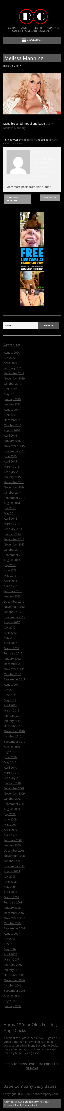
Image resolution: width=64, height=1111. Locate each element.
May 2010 (10, 762)
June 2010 (10, 757)
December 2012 (14, 601)
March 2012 (11, 648)
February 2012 (13, 653)
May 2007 (10, 949)
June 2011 (10, 695)
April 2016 (10, 435)
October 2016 (12, 425)
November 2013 (14, 544)
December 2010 (14, 726)
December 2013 (14, 539)
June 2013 (10, 570)
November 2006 (14, 980)
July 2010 (10, 752)
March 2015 (11, 466)
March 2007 (11, 959)
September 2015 (14, 451)
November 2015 (14, 446)
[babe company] (32, 21)
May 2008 (10, 887)
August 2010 (12, 747)
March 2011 (11, 710)
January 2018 (12, 404)
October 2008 (12, 861)
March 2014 (11, 524)
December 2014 (14, 482)
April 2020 (10, 363)
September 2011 (14, 679)
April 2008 (10, 892)
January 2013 (12, 596)
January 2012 (12, 658)
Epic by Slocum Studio (26, 1105)
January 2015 (12, 477)
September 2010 (14, 741)
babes (32, 139)
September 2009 (14, 804)
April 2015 (10, 461)
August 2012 (12, 622)
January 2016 (12, 441)
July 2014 (10, 508)
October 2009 (12, 799)
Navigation (34, 40)
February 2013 (13, 591)
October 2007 (12, 923)
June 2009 (10, 819)
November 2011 (14, 669)
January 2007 (12, 970)
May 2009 (10, 824)
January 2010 (12, 783)
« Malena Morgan (12, 199)
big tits (55, 139)
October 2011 (12, 674)
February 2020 (13, 368)
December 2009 (14, 788)
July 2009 (10, 814)
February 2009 (13, 840)
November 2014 (14, 487)
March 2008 (11, 897)
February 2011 (13, 716)
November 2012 (14, 607)
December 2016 (14, 420)
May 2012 (10, 638)
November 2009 (14, 793)
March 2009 (11, 835)
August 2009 (12, 809)
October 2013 (12, 549)
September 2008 (14, 866)
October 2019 (12, 383)
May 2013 (10, 575)
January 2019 (12, 399)
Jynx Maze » (50, 197)
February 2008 (13, 902)
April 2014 (10, 518)
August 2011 (12, 684)
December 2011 (14, 664)
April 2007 (10, 954)
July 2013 (10, 565)
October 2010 (12, 736)
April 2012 (10, 643)
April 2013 (10, 581)
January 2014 (12, 534)
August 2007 (12, 933)
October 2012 (12, 612)
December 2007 (14, 913)
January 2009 (12, 845)
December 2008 (14, 850)
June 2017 (10, 415)
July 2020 (10, 358)
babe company (31, 1101)
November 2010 (14, 731)
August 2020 (12, 352)
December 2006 (14, 975)
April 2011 (10, 705)
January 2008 (12, 907)
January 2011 (12, 721)
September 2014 (14, 498)
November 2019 (14, 378)
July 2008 (10, 876)
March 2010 (11, 773)
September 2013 (14, 555)
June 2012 (10, 632)
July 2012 (10, 627)
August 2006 (12, 996)
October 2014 (12, 492)
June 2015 (10, 456)
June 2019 (10, 389)
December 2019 (14, 373)
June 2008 (10, 882)
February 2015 (13, 472)
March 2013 (11, 586)
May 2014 (10, 513)
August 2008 (12, 871)
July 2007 (10, 939)
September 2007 (14, 928)
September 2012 (14, 617)
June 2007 (10, 944)
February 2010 (13, 778)
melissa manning (12, 142)
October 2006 (12, 985)
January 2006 (12, 1006)
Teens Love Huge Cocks (43, 1045)
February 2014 (13, 529)
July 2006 (10, 1001)
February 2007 (13, 965)
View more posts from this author (29, 187)
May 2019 (10, 394)
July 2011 (10, 690)
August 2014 (12, 503)
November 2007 (14, 918)
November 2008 (14, 856)
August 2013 (12, 560)
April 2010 (10, 767)
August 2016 (12, 430)
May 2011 (10, 700)
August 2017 (12, 409)
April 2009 (10, 830)
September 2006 (14, 990)
